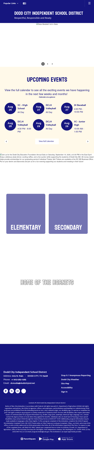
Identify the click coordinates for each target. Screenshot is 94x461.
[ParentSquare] (28, 439)
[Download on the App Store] (65, 438)
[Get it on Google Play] (46, 438)
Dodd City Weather (70, 379)
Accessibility (67, 387)
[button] (11, 3)
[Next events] (87, 141)
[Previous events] (6, 141)
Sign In (64, 392)
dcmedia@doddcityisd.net (22, 383)
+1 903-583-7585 (18, 379)
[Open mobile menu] (89, 3)
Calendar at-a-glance (47, 97)
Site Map (65, 383)
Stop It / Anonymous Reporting (76, 375)
